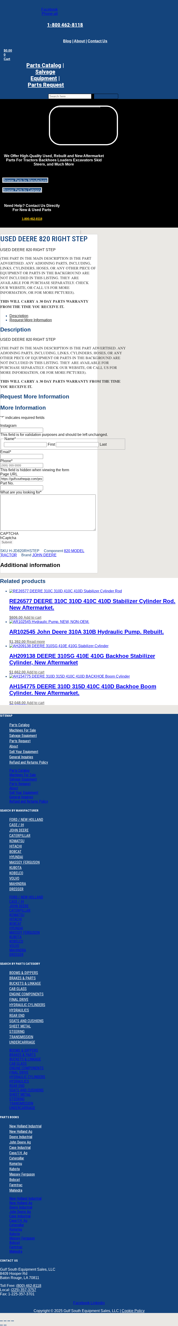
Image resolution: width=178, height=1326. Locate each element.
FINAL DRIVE (18, 999)
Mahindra (15, 1190)
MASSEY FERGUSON (24, 862)
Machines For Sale (22, 730)
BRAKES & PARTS (22, 978)
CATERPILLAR (19, 835)
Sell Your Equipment (23, 751)
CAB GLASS (18, 989)
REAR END (17, 1015)
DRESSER (16, 889)
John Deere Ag (20, 1142)
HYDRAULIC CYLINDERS (27, 1005)
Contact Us (97, 41)
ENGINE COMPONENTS (26, 994)
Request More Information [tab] (31, 320)
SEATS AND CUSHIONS (26, 1021)
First (51, 444)
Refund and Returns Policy (28, 762)
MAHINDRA (17, 884)
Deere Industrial (20, 1137)
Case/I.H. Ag (18, 1153)
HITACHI (15, 846)
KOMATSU (16, 841)
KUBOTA (15, 867)
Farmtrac (15, 1185)
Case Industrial (20, 1147)
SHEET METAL (20, 1026)
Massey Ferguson (22, 1174)
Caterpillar (16, 1158)
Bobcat (14, 1179)
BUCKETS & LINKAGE (25, 983)
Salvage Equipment (44, 75)
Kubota (14, 1169)
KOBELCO (16, 873)
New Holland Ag (20, 1131)
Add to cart (32, 618)
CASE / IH (16, 825)
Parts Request (20, 741)
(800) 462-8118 (28, 1286)
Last (103, 444)
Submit (7, 542)
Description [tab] (19, 316)
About (79, 41)
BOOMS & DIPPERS (23, 973)
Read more (36, 642)
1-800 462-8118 (65, 25)
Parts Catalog (43, 65)
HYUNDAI (16, 857)
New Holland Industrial (25, 1126)
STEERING (17, 1031)
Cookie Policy (133, 1311)
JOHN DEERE (44, 555)
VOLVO (14, 878)
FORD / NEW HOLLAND (26, 819)
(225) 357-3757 (23, 1290)
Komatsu (15, 1163)
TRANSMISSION (21, 1037)
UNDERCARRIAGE (22, 1042)
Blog (67, 41)
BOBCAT (15, 851)
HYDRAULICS (19, 1010)
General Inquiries (21, 757)
